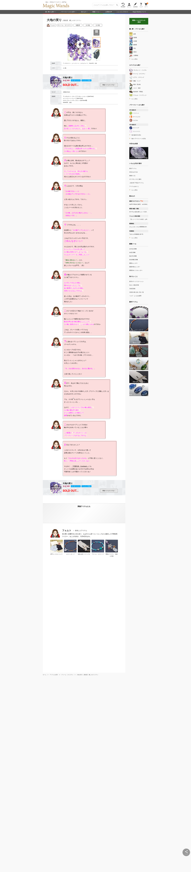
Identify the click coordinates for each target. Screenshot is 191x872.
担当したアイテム (81, 530)
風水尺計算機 (132, 256)
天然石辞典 (132, 288)
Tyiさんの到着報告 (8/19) (136, 234)
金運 (134, 34)
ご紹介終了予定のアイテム (136, 183)
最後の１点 (132, 175)
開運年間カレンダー (134, 267)
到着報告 (131, 231)
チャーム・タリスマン (65, 25)
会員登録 (135, 6)
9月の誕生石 (132, 124)
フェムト (53, 25)
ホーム (44, 674)
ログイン (129, 6)
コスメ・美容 (136, 88)
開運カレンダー (133, 263)
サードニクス (136, 116)
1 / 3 (96, 34)
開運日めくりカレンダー (135, 270)
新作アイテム (132, 168)
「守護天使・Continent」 (80, 466)
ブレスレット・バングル (139, 70)
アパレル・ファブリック (139, 95)
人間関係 (135, 55)
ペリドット (136, 113)
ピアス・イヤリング (138, 77)
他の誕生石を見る (136, 135)
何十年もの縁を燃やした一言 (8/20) (138, 212)
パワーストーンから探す (68, 12)
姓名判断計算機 (133, 259)
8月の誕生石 (132, 110)
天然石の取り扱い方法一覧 (136, 292)
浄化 (134, 48)
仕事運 (135, 41)
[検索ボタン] (117, 5)
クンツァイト (136, 131)
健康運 (135, 44)
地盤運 (78, 25)
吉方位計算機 (132, 249)
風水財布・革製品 (138, 91)
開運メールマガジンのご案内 (138, 21)
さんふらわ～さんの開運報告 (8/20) (138, 226)
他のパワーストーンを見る (139, 138)
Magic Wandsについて (139, 12)
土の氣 (98, 25)
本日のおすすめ (133, 172)
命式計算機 (132, 252)
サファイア (136, 128)
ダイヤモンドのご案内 (135, 179)
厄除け (135, 52)
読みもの (83, 12)
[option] (80, 44)
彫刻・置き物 (136, 84)
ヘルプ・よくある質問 (135, 296)
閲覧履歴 (123, 6)
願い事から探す (49, 12)
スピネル (135, 120)
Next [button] (88, 44)
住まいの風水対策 (134, 285)
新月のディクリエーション (136, 281)
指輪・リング (136, 81)
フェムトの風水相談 (134, 216)
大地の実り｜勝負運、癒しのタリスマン (87, 674)
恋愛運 (135, 37)
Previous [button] (70, 44)
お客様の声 (108, 12)
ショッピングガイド (122, 12)
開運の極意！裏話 (134, 208)
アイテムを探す (54, 674)
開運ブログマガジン (136, 201)
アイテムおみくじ (134, 186)
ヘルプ (141, 6)
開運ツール (96, 12)
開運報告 (131, 223)
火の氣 (88, 25)
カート (146, 5)
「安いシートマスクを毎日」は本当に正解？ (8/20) (138, 219)
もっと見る (134, 59)
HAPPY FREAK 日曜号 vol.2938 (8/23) (138, 204)
